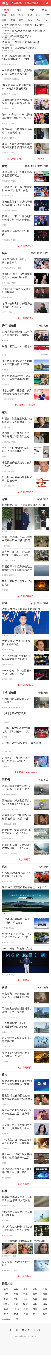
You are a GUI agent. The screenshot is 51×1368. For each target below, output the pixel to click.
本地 (45, 1299)
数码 (35, 1299)
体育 (21, 15)
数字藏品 (6, 1319)
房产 (21, 20)
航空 (45, 1314)
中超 (39, 165)
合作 (27, 1330)
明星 (45, 253)
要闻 (6, 9)
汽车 (47, 15)
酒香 (35, 1314)
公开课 (15, 1309)
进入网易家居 (24, 491)
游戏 (45, 1304)
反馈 (16, 1330)
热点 (44, 9)
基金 (39, 603)
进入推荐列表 (24, 1276)
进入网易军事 (24, 595)
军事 (4, 20)
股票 (33, 603)
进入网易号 (24, 859)
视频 (16, 1299)
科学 (39, 987)
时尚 (16, 1304)
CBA (46, 165)
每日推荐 (43, 779)
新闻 (4, 15)
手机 (25, 1299)
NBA (33, 165)
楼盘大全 (43, 325)
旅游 (45, 1309)
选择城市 (43, 692)
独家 (35, 1309)
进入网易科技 (24, 1067)
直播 (12, 20)
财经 (30, 15)
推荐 (19, 9)
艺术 (16, 1314)
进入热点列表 (24, 1183)
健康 (25, 1309)
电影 (39, 253)
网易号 (6, 779)
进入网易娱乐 (24, 318)
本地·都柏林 (9, 692)
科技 (30, 20)
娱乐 (12, 15)
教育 (6, 1309)
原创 (32, 9)
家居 (4, 412)
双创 (25, 1314)
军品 (39, 499)
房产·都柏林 (9, 325)
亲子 (6, 1314)
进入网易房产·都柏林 (24, 405)
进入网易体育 (24, 245)
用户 (47, 3)
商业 (45, 603)
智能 (45, 987)
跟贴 (35, 1304)
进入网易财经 (24, 685)
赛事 (27, 165)
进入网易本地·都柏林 (24, 772)
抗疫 (16, 1319)
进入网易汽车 (24, 980)
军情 (45, 499)
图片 (38, 15)
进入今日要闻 (14, 158)
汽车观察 (43, 866)
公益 (38, 20)
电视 (33, 253)
